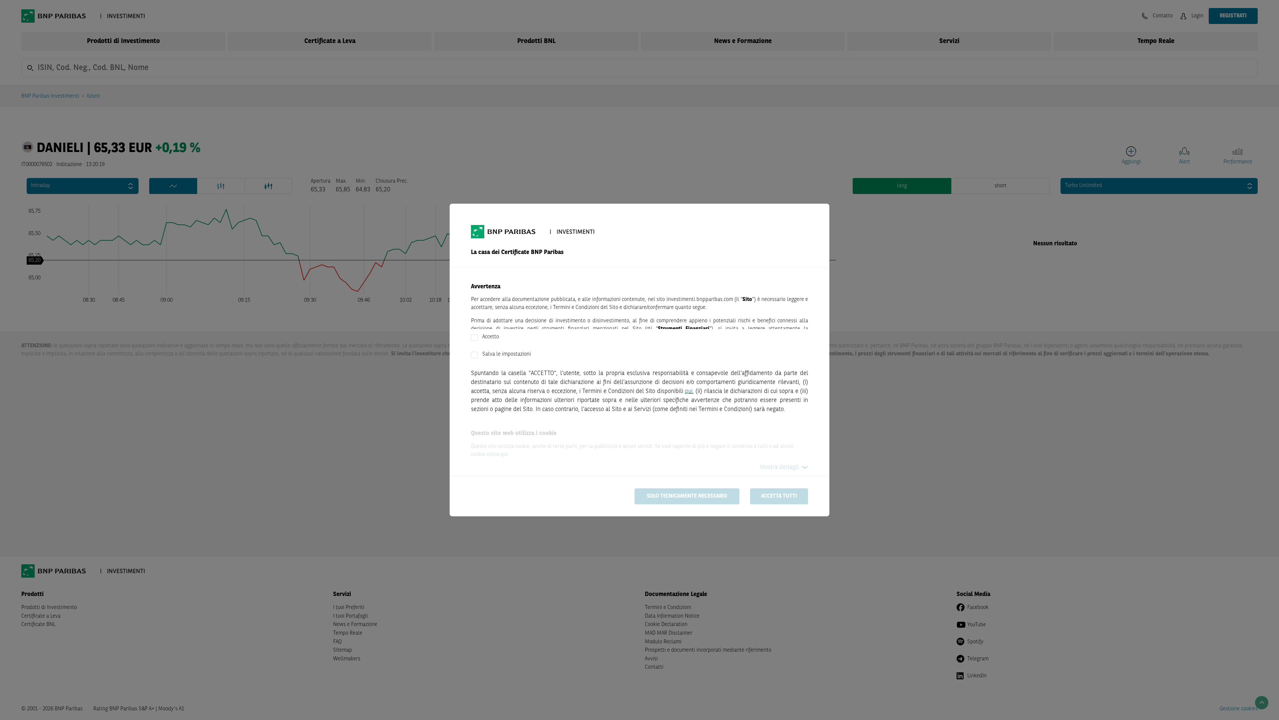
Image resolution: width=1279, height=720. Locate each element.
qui (688, 391)
